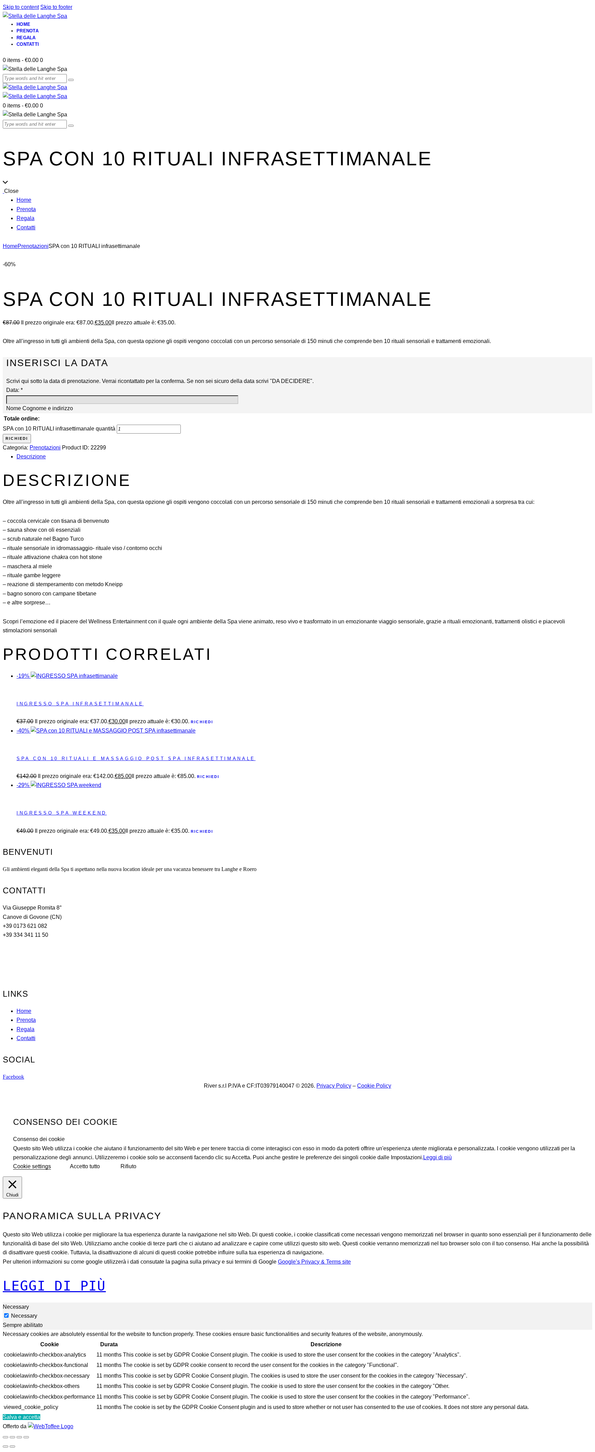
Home (10, 246)
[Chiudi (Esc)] (26, 1437)
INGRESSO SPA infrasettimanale (80, 703)
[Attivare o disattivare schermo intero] (12, 1437)
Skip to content (21, 7)
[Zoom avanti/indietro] (5, 1437)
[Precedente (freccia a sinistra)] (5, 1446)
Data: (14, 390)
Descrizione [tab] (31, 456)
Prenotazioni (33, 246)
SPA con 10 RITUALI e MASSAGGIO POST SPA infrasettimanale (136, 758)
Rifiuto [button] (128, 1166)
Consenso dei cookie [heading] (65, 1122)
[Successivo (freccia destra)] (12, 1446)
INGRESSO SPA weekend (62, 813)
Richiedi (17, 438)
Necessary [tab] (16, 1307)
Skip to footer (56, 7)
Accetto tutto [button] (85, 1166)
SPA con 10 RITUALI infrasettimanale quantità (59, 429)
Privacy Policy (333, 1086)
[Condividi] (19, 1437)
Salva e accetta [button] (21, 1417)
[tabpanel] (297, 1371)
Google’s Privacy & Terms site (314, 1262)
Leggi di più (437, 1157)
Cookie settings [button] (32, 1166)
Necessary (24, 1316)
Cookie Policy (374, 1086)
